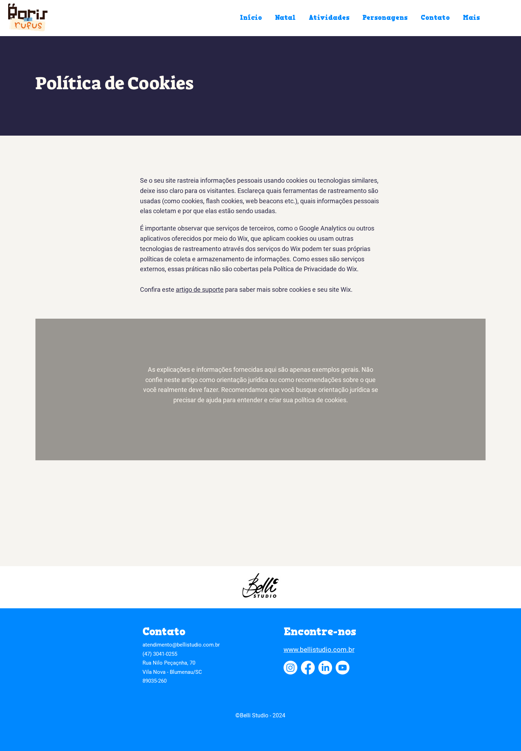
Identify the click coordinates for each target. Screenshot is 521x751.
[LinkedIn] (325, 668)
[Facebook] (308, 668)
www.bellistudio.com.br (319, 649)
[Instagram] (290, 668)
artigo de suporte (200, 289)
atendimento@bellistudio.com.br (181, 645)
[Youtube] (342, 668)
